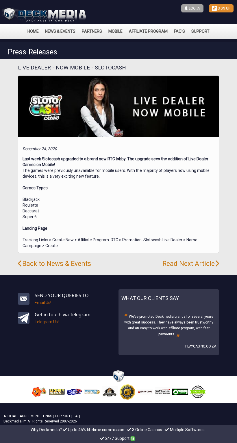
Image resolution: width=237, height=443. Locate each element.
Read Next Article (188, 264)
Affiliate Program (148, 31)
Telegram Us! (47, 321)
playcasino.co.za (200, 346)
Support (200, 31)
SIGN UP (223, 8)
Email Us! (43, 302)
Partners (92, 31)
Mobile (115, 31)
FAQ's (179, 31)
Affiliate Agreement (21, 416)
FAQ (77, 416)
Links (47, 416)
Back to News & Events (56, 264)
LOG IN (194, 8)
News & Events (60, 31)
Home (33, 31)
